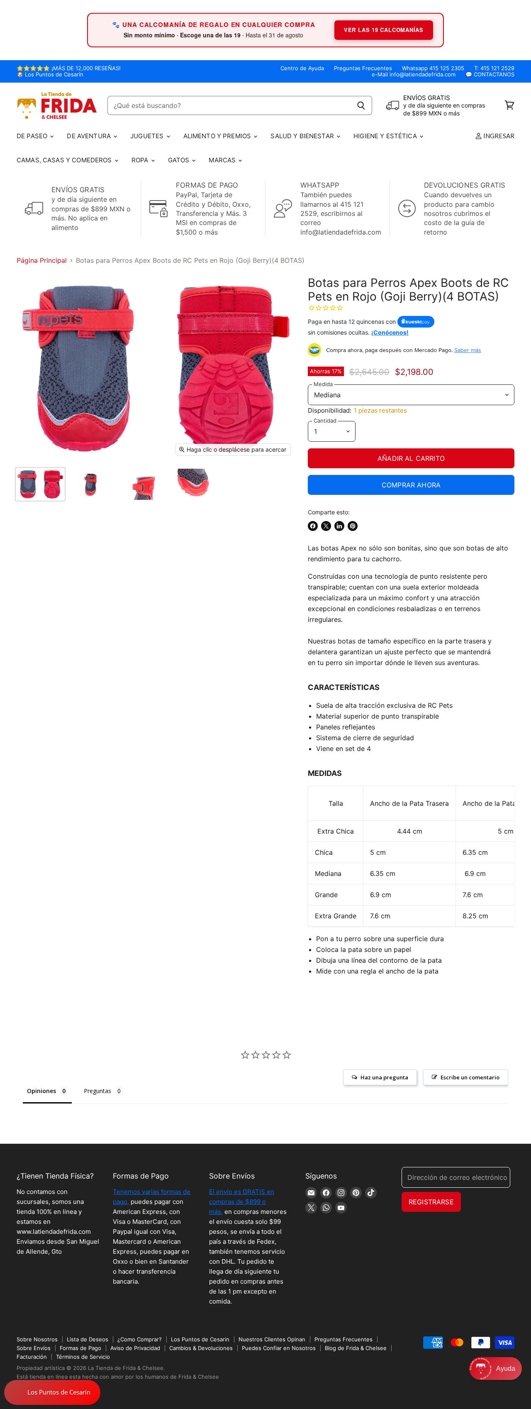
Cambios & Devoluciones (201, 1348)
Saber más (467, 350)
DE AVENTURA (89, 136)
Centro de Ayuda (302, 68)
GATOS (179, 160)
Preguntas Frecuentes (363, 68)
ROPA (141, 160)
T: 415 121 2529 (494, 68)
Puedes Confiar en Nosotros (279, 1348)
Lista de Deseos (87, 1339)
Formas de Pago (80, 1348)
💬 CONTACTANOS (489, 74)
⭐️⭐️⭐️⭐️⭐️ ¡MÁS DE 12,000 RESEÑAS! (69, 68)
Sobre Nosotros (37, 1339)
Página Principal (42, 260)
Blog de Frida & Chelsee (356, 1348)
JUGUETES (147, 136)
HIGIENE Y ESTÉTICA (386, 136)
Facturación (32, 1356)
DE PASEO (33, 136)
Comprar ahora (411, 485)
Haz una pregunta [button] (384, 1077)
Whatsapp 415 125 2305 (433, 68)
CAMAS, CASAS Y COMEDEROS (65, 160)
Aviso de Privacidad (135, 1348)
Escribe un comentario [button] (470, 1077)
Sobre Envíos (34, 1348)
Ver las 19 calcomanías (384, 30)
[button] (495, 1368)
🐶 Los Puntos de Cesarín (50, 74)
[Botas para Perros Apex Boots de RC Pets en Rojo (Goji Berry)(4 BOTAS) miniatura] (40, 484)
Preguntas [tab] (97, 1091)
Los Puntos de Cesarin (200, 1339)
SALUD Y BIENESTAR (303, 136)
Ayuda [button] (505, 1368)
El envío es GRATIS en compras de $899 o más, (241, 1202)
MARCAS (223, 160)
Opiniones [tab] (41, 1091)
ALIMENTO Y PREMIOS (218, 136)
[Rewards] (52, 1392)
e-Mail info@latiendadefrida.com (413, 74)
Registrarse (431, 1202)
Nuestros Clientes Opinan (272, 1339)
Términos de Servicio (83, 1356)
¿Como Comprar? (139, 1339)
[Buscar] (361, 105)
